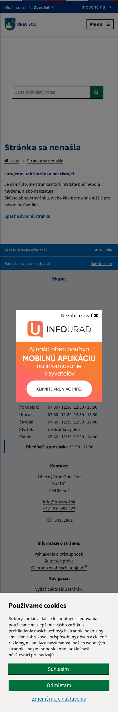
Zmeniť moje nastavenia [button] (59, 698)
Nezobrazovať (77, 315)
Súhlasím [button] (58, 668)
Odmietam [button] (59, 685)
